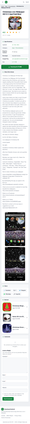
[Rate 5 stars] (19, 32)
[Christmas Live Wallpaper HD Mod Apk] (15, 229)
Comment (5, 356)
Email (4, 381)
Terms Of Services (5, 417)
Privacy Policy (18, 415)
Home (2, 6)
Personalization (11, 6)
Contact (3, 415)
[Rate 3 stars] (13, 32)
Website (4, 387)
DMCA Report (9, 415)
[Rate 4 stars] (16, 32)
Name (4, 375)
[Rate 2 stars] (10, 32)
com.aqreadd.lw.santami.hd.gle (20, 58)
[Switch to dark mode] (27, 2)
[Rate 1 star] (7, 32)
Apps (6, 6)
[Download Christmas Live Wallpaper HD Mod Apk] (15, 264)
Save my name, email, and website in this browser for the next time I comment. (14, 394)
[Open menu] (2, 2)
